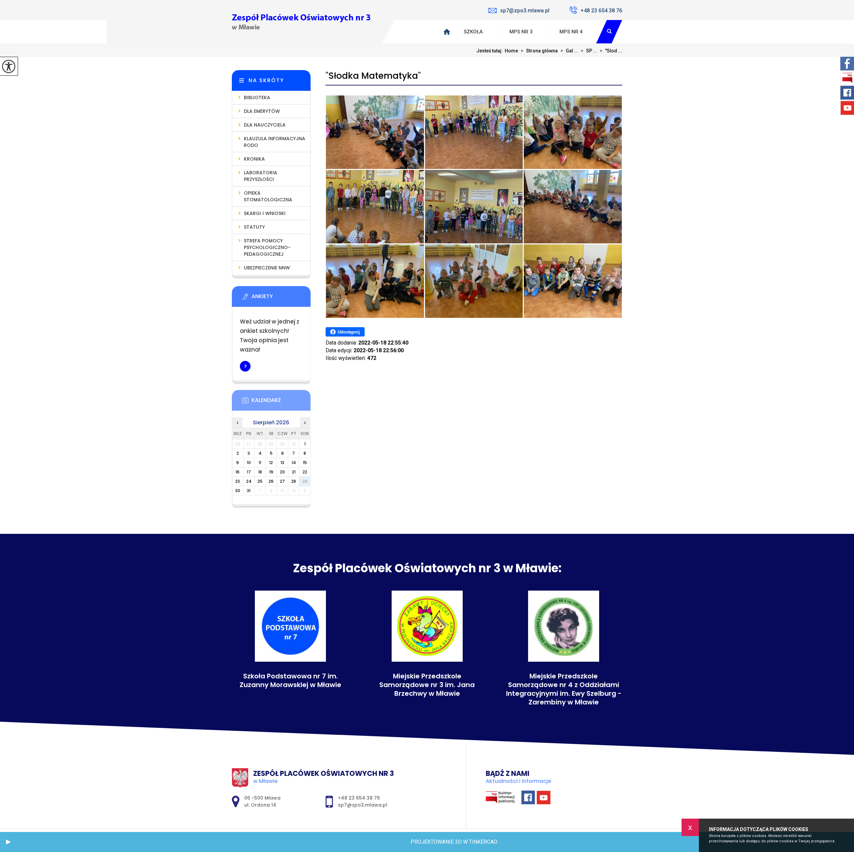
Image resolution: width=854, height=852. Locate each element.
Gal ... (569, 50)
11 (260, 462)
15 (305, 462)
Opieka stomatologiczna (268, 196)
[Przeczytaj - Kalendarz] (281, 402)
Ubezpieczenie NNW (267, 267)
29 (305, 481)
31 (249, 490)
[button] (8, 842)
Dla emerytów (262, 111)
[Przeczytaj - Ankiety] (281, 298)
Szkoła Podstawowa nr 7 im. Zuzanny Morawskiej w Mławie (290, 680)
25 (260, 481)
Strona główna (539, 50)
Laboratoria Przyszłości (260, 176)
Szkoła (473, 32)
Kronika (254, 159)
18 (260, 472)
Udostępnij (349, 332)
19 (271, 472)
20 (282, 472)
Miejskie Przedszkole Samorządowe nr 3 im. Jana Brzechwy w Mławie (427, 685)
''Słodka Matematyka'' (373, 76)
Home (511, 50)
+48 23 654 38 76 (601, 10)
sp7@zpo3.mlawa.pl (524, 10)
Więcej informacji (245, 366)
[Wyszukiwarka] (609, 31)
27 (282, 481)
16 (238, 472)
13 (282, 462)
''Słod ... (611, 50)
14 (294, 462)
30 (237, 490)
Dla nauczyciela (265, 125)
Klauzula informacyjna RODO (274, 142)
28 (293, 481)
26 (271, 481)
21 (294, 472)
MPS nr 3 (521, 32)
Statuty (254, 227)
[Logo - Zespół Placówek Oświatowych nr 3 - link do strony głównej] (301, 21)
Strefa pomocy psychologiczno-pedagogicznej (267, 247)
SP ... (589, 50)
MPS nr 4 (571, 32)
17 (249, 472)
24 (249, 481)
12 (271, 462)
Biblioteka (257, 97)
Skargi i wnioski (265, 213)
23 (237, 481)
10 (249, 462)
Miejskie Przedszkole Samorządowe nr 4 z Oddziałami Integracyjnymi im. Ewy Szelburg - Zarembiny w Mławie (563, 689)
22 (305, 472)
